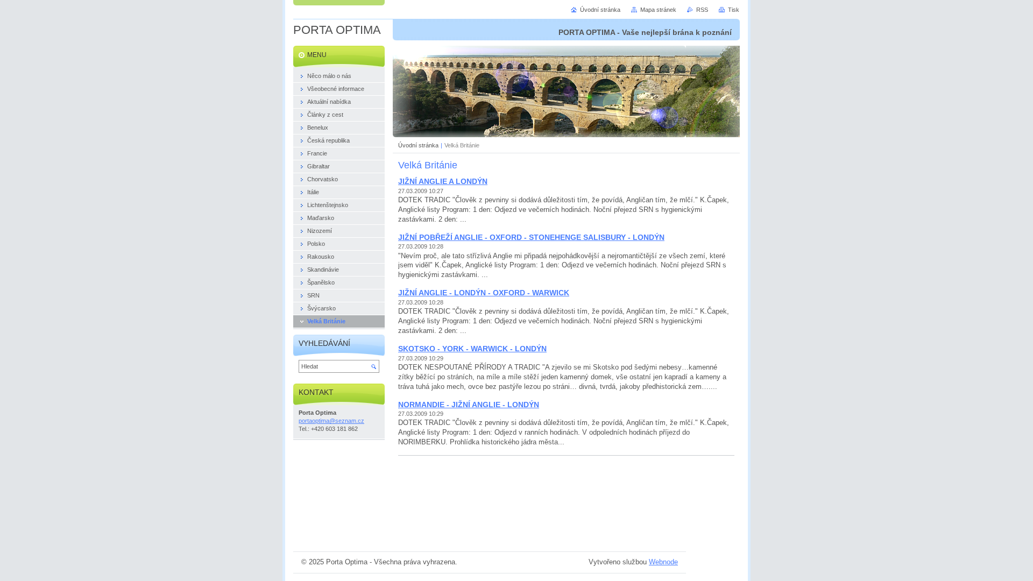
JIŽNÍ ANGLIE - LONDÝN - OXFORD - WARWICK (483, 292)
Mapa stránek (658, 9)
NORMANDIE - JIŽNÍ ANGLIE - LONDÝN (468, 404)
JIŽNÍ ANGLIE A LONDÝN (442, 181)
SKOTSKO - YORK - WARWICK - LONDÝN (472, 348)
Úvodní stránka (418, 145)
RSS (702, 9)
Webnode (663, 562)
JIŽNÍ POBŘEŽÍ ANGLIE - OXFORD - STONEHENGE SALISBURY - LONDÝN (531, 237)
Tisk (733, 9)
